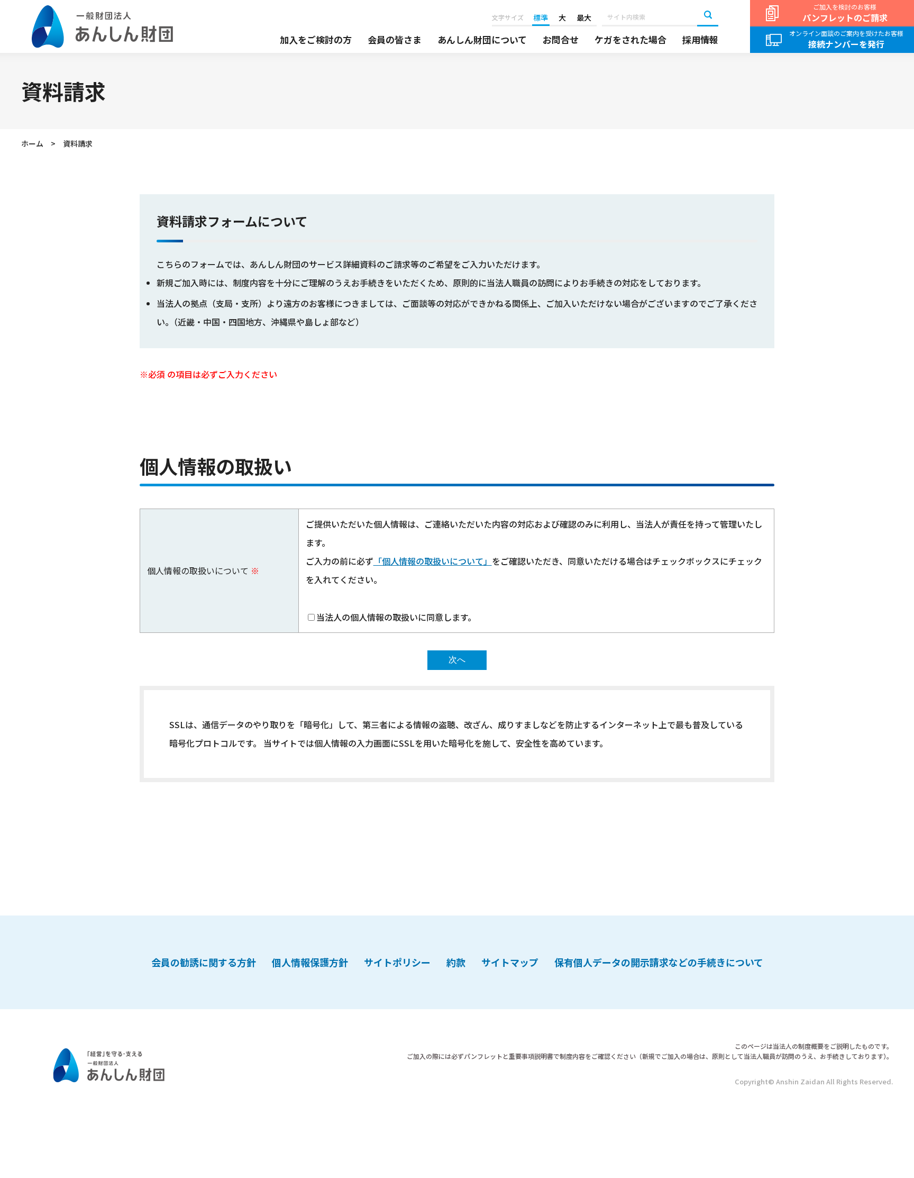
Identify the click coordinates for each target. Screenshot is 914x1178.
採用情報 (700, 39)
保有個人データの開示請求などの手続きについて (658, 962)
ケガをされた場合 (630, 39)
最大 (584, 17)
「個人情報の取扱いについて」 (432, 561)
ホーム (32, 143)
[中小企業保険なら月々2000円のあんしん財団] (102, 26)
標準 (540, 17)
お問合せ (561, 39)
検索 (707, 15)
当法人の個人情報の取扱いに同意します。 (396, 617)
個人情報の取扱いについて (198, 570)
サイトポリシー (397, 962)
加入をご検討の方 (316, 39)
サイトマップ (509, 962)
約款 (455, 962)
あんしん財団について (482, 39)
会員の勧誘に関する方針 (203, 962)
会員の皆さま (395, 39)
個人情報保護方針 (310, 962)
